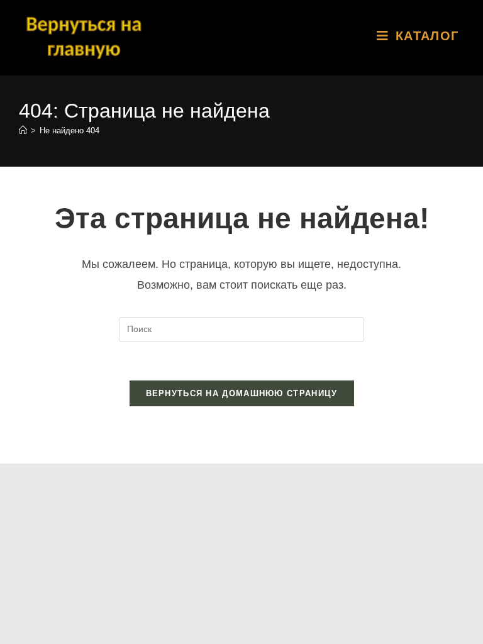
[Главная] (23, 130)
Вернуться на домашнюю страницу (242, 393)
